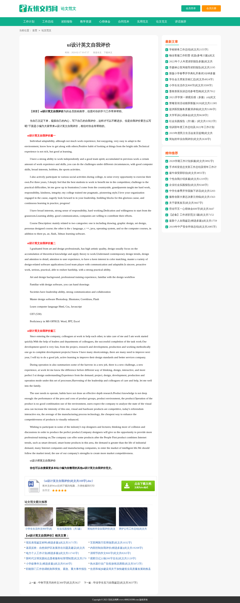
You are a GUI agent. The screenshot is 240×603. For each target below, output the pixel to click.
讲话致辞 (180, 21)
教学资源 (85, 21)
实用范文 (142, 21)
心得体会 (104, 21)
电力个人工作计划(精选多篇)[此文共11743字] (52, 553)
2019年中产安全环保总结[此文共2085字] (192, 226)
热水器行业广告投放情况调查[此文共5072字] (116, 563)
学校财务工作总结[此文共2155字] (188, 49)
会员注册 (211, 8)
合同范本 (123, 21)
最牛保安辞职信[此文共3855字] (187, 173)
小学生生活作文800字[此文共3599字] (190, 85)
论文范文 (68, 8)
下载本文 (108, 52)
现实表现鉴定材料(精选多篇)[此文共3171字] (51, 542)
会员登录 (191, 8)
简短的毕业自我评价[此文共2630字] (190, 139)
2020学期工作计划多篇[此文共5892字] (191, 161)
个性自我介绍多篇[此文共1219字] (188, 179)
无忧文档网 (113, 599)
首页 (34, 30)
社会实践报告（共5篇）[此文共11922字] (192, 121)
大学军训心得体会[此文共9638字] (188, 115)
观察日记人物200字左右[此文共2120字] (113, 558)
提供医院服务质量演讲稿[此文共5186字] (192, 109)
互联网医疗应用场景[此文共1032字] (111, 542)
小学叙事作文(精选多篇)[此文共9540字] (49, 563)
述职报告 (66, 21)
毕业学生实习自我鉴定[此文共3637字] (115, 582)
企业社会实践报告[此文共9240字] (188, 184)
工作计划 (28, 21)
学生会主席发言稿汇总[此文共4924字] (191, 79)
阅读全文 (97, 52)
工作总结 (47, 21)
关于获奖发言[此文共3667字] (186, 202)
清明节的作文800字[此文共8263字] (110, 553)
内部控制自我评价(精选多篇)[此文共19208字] (116, 547)
